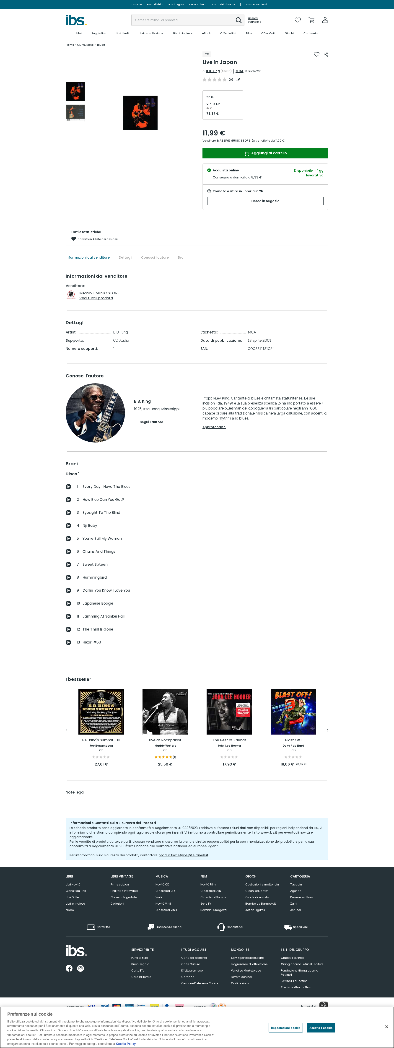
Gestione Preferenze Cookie (199, 983)
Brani (182, 257)
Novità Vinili (163, 904)
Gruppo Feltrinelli (292, 958)
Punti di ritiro (155, 4)
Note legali (76, 792)
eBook (70, 910)
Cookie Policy (126, 1043)
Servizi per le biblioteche (247, 958)
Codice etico (240, 983)
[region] (197, 1027)
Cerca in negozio (265, 201)
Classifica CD (165, 891)
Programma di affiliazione (249, 964)
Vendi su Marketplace (246, 970)
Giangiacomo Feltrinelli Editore (302, 964)
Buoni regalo (176, 4)
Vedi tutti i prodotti (96, 298)
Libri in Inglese (75, 904)
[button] (238, 20)
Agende (295, 891)
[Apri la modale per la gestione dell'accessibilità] (323, 1005)
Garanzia (187, 977)
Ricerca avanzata (254, 20)
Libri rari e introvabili (124, 891)
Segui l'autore (151, 422)
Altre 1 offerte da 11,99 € (268, 140)
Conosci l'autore (155, 257)
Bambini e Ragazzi (213, 910)
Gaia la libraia (141, 977)
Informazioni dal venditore (88, 257)
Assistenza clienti (256, 4)
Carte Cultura (198, 4)
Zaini (293, 904)
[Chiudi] (387, 1027)
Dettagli (125, 257)
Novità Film (208, 884)
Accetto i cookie (320, 1027)
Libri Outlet (73, 897)
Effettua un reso (192, 970)
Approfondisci (214, 427)
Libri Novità (73, 884)
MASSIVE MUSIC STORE (233, 140)
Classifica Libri (76, 891)
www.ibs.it (269, 832)
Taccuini (296, 884)
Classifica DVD (210, 891)
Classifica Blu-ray (213, 897)
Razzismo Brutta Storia (297, 987)
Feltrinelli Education (294, 981)
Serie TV (205, 904)
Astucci (295, 910)
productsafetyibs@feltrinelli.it (183, 855)
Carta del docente (223, 4)
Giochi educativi (256, 891)
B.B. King (213, 71)
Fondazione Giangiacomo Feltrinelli (299, 973)
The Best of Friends (229, 740)
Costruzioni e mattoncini (262, 884)
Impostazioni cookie (285, 1027)
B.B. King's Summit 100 (101, 740)
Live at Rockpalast (165, 740)
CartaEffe (136, 4)
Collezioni (117, 904)
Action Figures (255, 910)
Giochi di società (257, 897)
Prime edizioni (120, 884)
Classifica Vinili (166, 910)
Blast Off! (293, 740)
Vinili (159, 897)
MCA (239, 71)
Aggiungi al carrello (268, 153)
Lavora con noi (241, 977)
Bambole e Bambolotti (261, 904)
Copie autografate (124, 897)
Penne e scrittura (301, 897)
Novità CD (162, 884)
